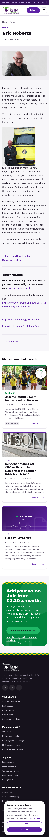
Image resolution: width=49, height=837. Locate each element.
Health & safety (9, 766)
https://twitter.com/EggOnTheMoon (20, 319)
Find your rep (7, 706)
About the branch (9, 710)
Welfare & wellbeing (10, 771)
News (12, 22)
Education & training (10, 775)
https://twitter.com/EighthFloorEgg (20, 326)
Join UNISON (7, 732)
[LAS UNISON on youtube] (19, 688)
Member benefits (11, 788)
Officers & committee (11, 701)
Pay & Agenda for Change (13, 741)
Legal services (8, 762)
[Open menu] (44, 10)
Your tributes (12, 275)
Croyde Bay (7, 792)
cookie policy (33, 818)
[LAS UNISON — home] (10, 10)
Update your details (10, 736)
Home (4, 22)
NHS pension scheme (11, 745)
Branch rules (7, 715)
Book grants (7, 780)
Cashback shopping (10, 797)
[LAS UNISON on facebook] (5, 688)
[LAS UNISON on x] (12, 688)
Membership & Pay (12, 727)
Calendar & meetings (11, 719)
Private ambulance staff (12, 749)
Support (6, 757)
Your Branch (9, 697)
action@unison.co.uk (20, 288)
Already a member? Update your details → (21, 638)
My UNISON (39, 2)
